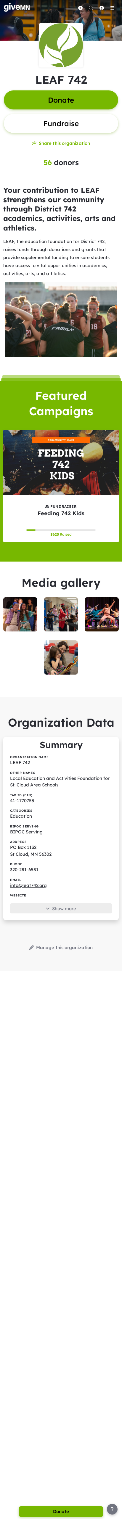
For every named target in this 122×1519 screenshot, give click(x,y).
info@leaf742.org (28, 885)
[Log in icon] (101, 7)
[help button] (112, 1509)
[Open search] (91, 7)
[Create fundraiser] (80, 7)
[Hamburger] (112, 7)
